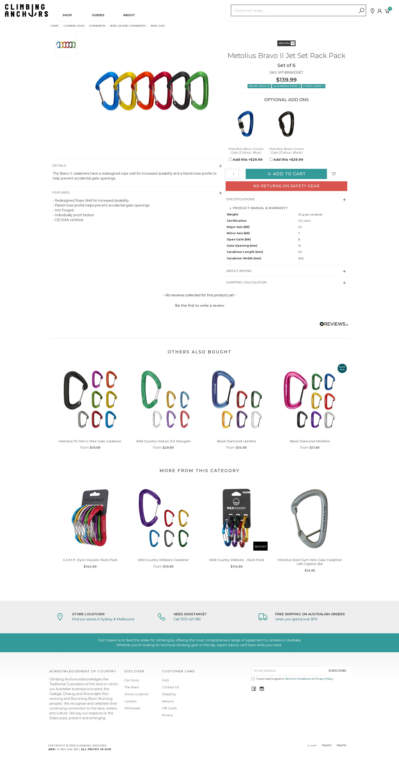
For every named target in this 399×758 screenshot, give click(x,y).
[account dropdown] (380, 11)
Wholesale (132, 708)
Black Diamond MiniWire (310, 441)
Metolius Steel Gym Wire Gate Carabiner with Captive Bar (310, 562)
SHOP (67, 15)
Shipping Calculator (246, 282)
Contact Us (170, 687)
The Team (131, 687)
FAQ (165, 680)
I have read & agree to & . (295, 678)
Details (59, 165)
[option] (152, 97)
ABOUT (129, 15)
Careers (130, 701)
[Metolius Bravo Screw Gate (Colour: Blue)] (246, 124)
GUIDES (98, 15)
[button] (199, 305)
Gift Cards (169, 708)
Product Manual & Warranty (260, 208)
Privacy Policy (323, 678)
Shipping (168, 694)
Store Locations (136, 694)
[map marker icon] (372, 11)
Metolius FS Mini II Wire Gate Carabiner (90, 441)
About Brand (239, 271)
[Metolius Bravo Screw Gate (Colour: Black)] (286, 124)
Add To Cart (289, 173)
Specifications (240, 199)
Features (61, 192)
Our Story (131, 680)
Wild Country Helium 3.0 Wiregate (163, 441)
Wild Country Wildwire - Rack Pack (236, 560)
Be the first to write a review (199, 305)
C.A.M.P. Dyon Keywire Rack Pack (90, 560)
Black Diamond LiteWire (236, 441)
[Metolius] (286, 43)
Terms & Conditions (298, 678)
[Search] (361, 10)
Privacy (167, 715)
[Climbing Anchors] (26, 10)
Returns (168, 701)
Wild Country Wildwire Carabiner (163, 560)
